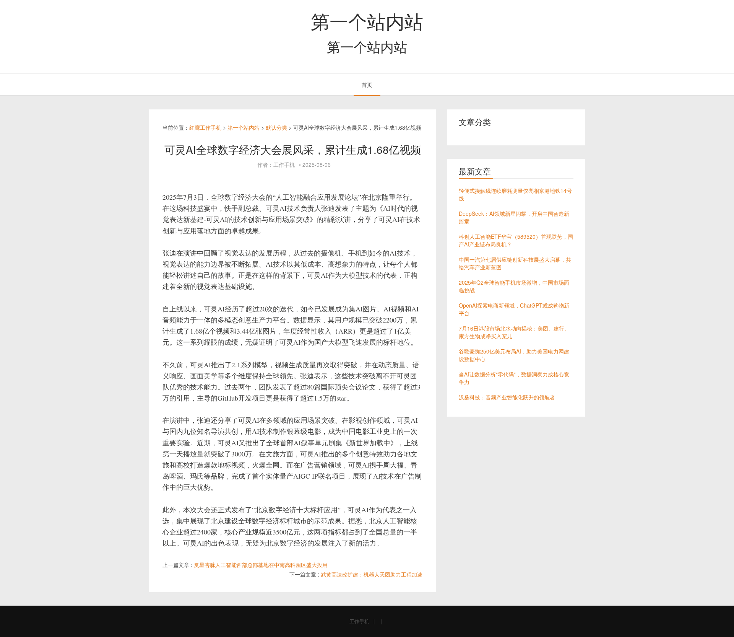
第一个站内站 (367, 20)
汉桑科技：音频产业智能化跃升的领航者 (507, 397)
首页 (367, 84)
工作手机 (359, 621)
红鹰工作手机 (205, 127)
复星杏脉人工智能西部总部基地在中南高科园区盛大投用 (261, 565)
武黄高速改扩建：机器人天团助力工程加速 (371, 574)
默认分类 (276, 127)
